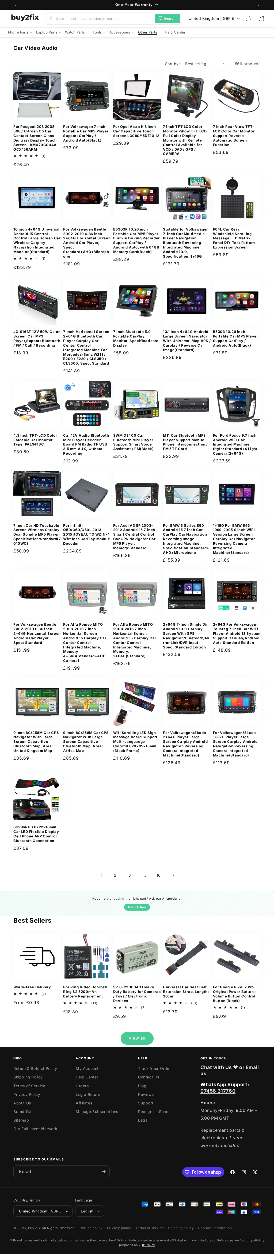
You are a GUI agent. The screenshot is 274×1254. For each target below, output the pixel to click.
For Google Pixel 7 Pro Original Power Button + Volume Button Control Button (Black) (235, 994)
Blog (142, 1086)
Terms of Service (29, 1086)
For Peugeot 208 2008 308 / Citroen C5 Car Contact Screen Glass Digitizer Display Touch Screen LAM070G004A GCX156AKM (35, 137)
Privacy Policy (26, 1094)
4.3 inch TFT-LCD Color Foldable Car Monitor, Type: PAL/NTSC (35, 440)
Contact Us (148, 1077)
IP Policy (148, 1245)
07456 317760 (217, 1091)
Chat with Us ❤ (219, 1067)
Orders (82, 1086)
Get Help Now (137, 907)
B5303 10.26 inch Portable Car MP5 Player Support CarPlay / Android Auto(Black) (235, 338)
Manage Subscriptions (97, 1111)
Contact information (215, 1228)
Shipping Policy (28, 1077)
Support (145, 1103)
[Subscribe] (103, 1171)
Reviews (146, 1094)
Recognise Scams (155, 1111)
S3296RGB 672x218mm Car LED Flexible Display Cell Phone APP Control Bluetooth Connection (36, 834)
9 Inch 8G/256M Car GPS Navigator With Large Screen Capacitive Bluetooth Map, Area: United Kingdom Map (36, 741)
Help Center (87, 1077)
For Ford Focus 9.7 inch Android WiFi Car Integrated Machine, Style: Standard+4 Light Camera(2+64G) (235, 444)
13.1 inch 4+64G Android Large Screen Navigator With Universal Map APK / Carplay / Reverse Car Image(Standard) (187, 340)
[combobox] (104, 18)
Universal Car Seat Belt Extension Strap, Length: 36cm (186, 991)
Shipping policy (181, 1228)
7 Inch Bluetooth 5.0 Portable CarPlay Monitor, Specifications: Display (135, 338)
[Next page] (173, 875)
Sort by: (172, 63)
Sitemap (21, 1120)
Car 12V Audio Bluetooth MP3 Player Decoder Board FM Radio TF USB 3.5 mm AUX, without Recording (86, 444)
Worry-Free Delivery (32, 987)
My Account (87, 1068)
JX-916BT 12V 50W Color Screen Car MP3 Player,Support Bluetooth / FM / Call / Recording (36, 338)
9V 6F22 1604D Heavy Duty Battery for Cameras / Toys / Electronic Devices (137, 994)
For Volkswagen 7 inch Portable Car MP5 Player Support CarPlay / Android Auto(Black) (85, 133)
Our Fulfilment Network (35, 1128)
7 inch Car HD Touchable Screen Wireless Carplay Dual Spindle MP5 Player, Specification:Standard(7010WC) (37, 534)
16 (159, 875)
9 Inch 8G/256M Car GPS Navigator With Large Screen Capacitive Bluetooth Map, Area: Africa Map (86, 741)
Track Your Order (154, 1068)
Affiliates (84, 1103)
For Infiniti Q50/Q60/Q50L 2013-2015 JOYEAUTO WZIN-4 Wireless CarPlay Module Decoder (86, 534)
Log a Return (88, 1094)
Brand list (22, 1111)
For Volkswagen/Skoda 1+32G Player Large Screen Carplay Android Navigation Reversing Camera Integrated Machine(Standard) (235, 743)
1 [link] (101, 875)
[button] (261, 18)
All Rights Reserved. (58, 1228)
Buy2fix (34, 1228)
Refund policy (91, 1228)
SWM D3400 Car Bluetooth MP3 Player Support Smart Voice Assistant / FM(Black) (133, 442)
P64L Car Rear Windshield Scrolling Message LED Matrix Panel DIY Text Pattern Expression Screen (234, 238)
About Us (22, 1103)
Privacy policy (119, 1228)
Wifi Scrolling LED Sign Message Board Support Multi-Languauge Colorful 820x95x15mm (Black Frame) (135, 741)
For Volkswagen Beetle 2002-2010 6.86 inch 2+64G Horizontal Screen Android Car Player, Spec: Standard (37, 633)
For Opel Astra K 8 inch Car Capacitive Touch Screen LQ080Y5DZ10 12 (136, 131)
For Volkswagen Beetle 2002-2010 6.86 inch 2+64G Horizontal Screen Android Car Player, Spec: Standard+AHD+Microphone (87, 242)
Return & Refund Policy (35, 1068)
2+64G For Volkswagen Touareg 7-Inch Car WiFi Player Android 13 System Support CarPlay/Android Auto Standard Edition (237, 633)
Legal (143, 1120)
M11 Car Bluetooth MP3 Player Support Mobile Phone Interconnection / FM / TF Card (185, 442)
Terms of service (149, 1228)
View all (137, 1038)
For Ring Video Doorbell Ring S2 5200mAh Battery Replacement (85, 991)
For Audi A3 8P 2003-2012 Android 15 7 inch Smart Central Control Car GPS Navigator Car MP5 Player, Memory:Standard (134, 536)
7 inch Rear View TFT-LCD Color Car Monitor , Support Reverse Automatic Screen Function (235, 135)
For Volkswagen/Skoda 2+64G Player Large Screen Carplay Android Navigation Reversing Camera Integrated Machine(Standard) (185, 743)
